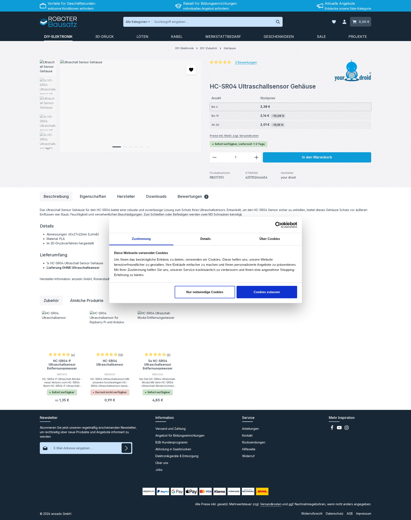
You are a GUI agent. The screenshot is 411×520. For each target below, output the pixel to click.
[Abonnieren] (126, 448)
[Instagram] (346, 429)
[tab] (56, 196)
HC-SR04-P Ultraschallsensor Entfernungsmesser (62, 364)
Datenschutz (334, 513)
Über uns (161, 463)
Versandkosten (270, 504)
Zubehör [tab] (51, 300)
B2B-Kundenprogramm (171, 442)
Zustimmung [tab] (141, 239)
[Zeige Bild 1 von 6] (116, 146)
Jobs (158, 469)
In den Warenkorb (317, 157)
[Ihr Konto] (344, 22)
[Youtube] (339, 429)
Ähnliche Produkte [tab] (86, 300)
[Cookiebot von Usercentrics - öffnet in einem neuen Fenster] (278, 225)
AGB (350, 513)
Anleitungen (250, 428)
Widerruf (248, 456)
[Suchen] (278, 22)
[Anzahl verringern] (214, 157)
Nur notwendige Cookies (204, 292)
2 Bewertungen (246, 62)
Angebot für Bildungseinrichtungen (179, 435)
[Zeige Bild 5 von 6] (141, 146)
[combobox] (213, 22)
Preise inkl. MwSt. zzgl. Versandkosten (234, 135)
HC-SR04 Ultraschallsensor (109, 362)
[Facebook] (332, 429)
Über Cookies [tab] (269, 239)
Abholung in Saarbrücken (173, 449)
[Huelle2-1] (130, 106)
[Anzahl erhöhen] (256, 157)
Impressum (363, 513)
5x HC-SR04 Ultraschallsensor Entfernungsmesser (158, 364)
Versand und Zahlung (170, 428)
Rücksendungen (253, 442)
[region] (121, 106)
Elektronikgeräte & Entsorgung (176, 456)
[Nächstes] (47, 148)
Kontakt (247, 435)
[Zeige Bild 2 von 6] (125, 146)
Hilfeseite (248, 449)
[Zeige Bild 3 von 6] (130, 146)
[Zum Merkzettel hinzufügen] (191, 70)
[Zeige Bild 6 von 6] (147, 146)
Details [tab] (205, 239)
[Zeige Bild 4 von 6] (136, 146)
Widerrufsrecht (311, 513)
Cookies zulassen (267, 292)
